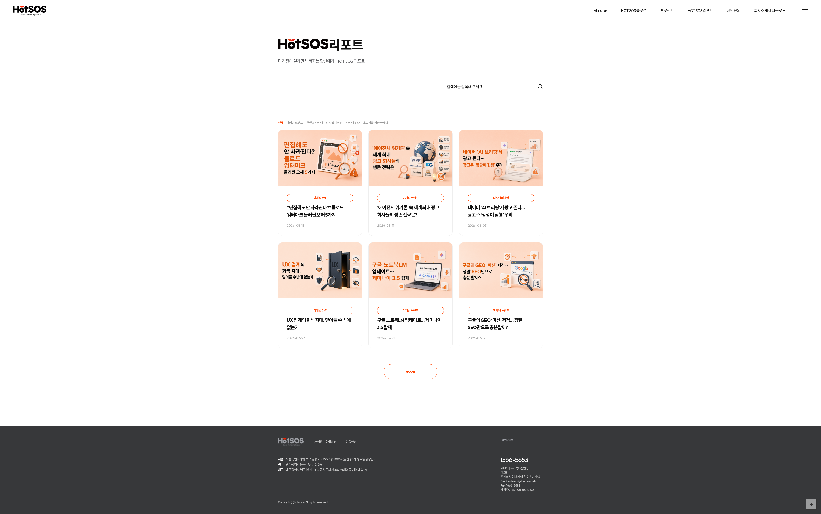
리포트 (346, 45)
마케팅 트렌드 (294, 123)
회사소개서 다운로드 (770, 10)
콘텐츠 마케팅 (314, 123)
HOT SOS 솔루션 (634, 10)
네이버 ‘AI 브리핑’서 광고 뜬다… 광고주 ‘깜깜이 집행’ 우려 (496, 211)
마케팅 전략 (353, 123)
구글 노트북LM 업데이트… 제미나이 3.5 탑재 (409, 323)
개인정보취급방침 (325, 441)
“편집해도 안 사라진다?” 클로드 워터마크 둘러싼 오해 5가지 (315, 211)
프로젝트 (667, 10)
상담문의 (733, 10)
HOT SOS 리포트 (700, 10)
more (410, 371)
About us (600, 10)
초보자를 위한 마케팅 (375, 123)
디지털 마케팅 (334, 123)
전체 (280, 123)
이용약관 (351, 441)
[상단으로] (811, 504)
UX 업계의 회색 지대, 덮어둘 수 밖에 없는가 (319, 323)
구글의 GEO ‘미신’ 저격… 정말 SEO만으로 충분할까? (495, 323)
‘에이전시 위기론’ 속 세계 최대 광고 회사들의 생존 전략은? (408, 211)
